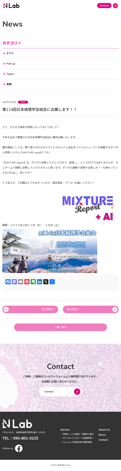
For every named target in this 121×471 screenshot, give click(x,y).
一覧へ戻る (60, 327)
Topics (23, 102)
